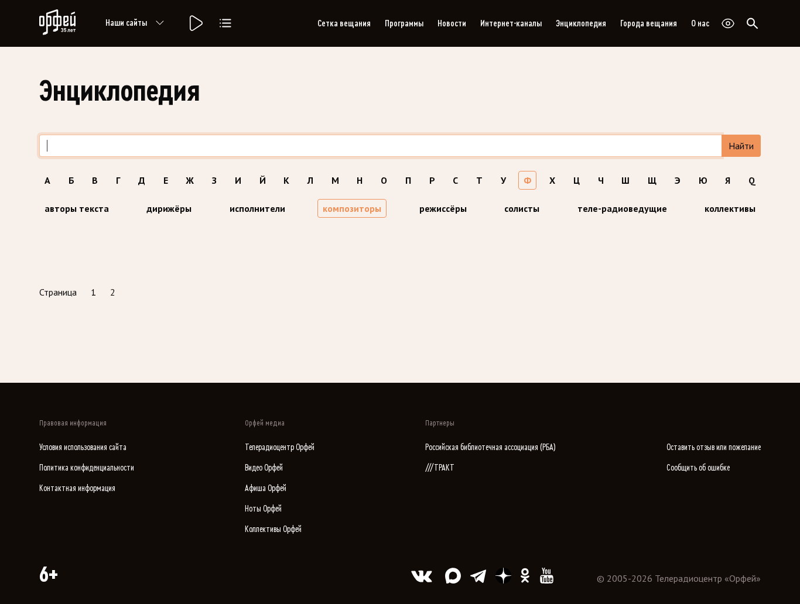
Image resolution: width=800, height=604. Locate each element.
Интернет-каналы (511, 23)
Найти (741, 146)
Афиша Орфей (265, 488)
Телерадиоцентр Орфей (279, 447)
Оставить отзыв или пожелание (713, 447)
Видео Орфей (264, 468)
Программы (404, 23)
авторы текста (77, 208)
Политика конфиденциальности (86, 468)
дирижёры (169, 208)
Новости (451, 23)
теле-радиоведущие (622, 208)
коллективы (730, 208)
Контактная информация (77, 488)
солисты (521, 208)
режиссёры (443, 208)
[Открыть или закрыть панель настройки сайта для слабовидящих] (728, 23)
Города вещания (648, 23)
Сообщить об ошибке (698, 468)
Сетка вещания (344, 23)
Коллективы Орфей (273, 529)
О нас (700, 23)
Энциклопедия (581, 23)
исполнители (257, 208)
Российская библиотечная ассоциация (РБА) (490, 447)
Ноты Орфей (263, 509)
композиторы (352, 208)
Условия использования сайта (83, 447)
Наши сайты (126, 23)
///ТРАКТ (439, 468)
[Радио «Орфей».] (195, 23)
